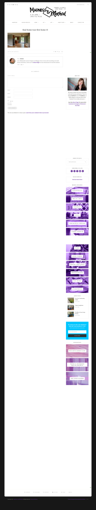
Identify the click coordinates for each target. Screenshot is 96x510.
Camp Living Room (79, 305)
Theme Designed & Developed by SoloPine (76, 499)
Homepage (14, 22)
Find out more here (77, 179)
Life (51, 22)
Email (9, 93)
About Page (36, 62)
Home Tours (61, 22)
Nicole (17, 51)
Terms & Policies (34, 499)
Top (87, 499)
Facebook (71, 104)
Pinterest (82, 104)
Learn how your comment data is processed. (37, 112)
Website (9, 97)
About (71, 22)
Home (35, 22)
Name (9, 90)
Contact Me (81, 22)
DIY (44, 22)
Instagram (77, 104)
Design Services (26, 22)
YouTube (77, 105)
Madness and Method (18, 499)
